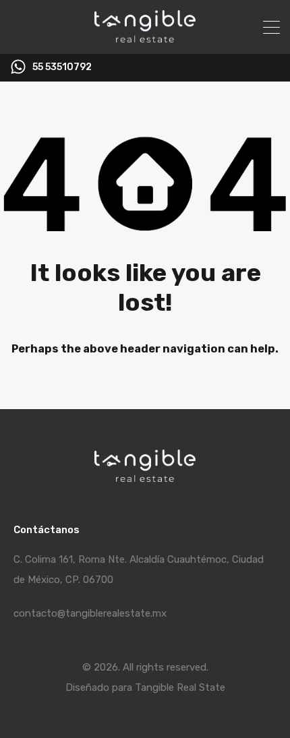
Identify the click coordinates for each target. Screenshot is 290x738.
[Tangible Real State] (145, 38)
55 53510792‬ (62, 67)
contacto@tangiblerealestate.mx (90, 613)
